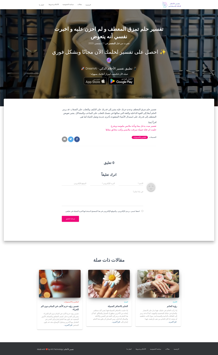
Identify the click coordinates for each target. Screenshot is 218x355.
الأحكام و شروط (54, 4)
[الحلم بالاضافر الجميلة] (109, 284)
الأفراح (175, 302)
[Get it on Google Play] (121, 81)
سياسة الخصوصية (68, 4)
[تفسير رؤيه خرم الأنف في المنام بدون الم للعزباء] (60, 284)
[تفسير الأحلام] (171, 5)
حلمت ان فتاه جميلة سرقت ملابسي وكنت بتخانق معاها (131, 129)
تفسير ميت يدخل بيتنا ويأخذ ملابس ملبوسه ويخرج (133, 126)
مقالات (79, 4)
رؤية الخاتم (172, 306)
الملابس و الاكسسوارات (139, 137)
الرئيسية (88, 5)
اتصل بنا (41, 5)
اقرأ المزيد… (172, 322)
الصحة (126, 302)
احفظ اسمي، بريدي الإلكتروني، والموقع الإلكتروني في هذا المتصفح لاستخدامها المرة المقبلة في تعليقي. (102, 211)
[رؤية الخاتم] (158, 284)
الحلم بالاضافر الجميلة (118, 306)
